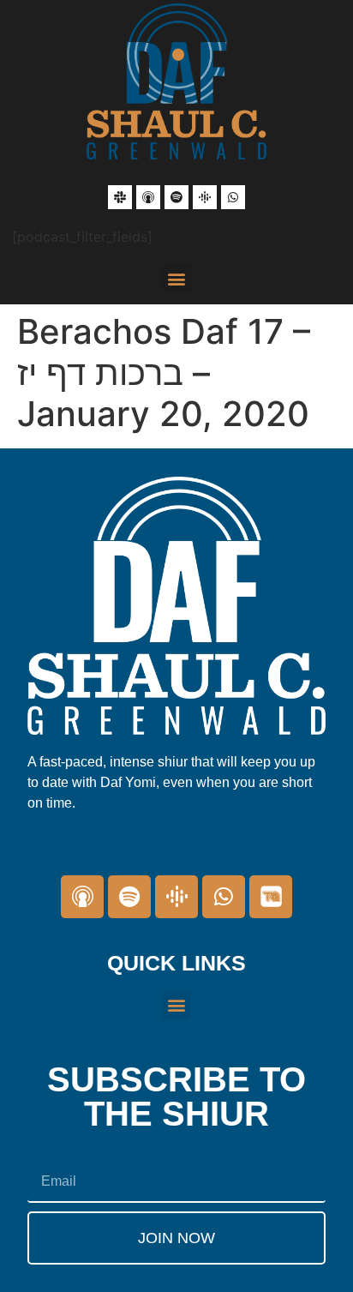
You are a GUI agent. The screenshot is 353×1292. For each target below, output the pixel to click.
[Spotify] (176, 197)
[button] (177, 278)
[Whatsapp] (233, 197)
